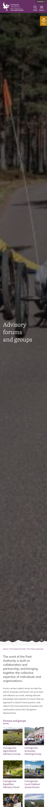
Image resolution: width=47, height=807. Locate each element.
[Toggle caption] (41, 640)
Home (5, 649)
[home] (13, 6)
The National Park (17, 649)
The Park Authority (35, 649)
